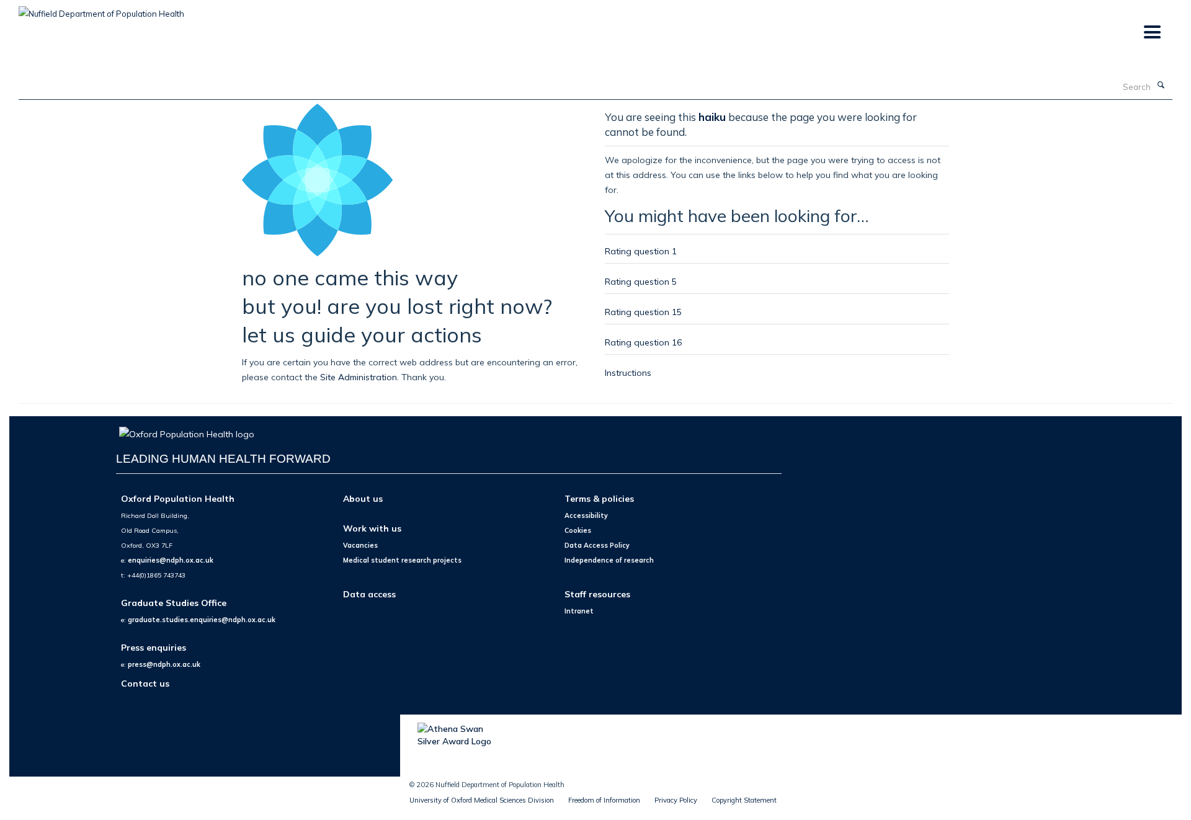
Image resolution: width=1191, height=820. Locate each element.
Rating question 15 (643, 311)
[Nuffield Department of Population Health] (101, 9)
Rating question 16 (643, 342)
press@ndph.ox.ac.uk (164, 664)
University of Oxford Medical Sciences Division (481, 800)
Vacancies (360, 545)
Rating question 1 (641, 251)
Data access (369, 594)
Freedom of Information (604, 800)
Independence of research (609, 560)
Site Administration (358, 377)
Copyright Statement (744, 800)
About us (363, 498)
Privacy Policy (675, 800)
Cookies (577, 530)
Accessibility (586, 515)
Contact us (145, 683)
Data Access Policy (597, 545)
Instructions (628, 372)
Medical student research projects (402, 560)
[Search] (1160, 85)
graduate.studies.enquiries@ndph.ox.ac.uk (201, 619)
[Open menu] (1151, 32)
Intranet (579, 611)
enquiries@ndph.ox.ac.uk (170, 560)
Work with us (372, 528)
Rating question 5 (641, 281)
